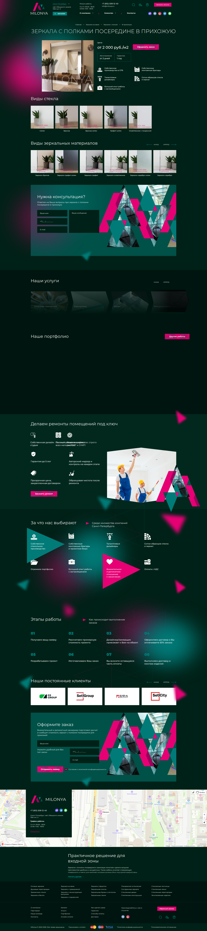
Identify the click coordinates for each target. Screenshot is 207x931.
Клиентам (108, 13)
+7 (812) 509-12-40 (110, 4)
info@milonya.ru (108, 6)
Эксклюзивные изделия (160, 895)
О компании (85, 13)
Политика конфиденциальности (130, 927)
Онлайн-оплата (67, 917)
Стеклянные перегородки (161, 892)
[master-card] (93, 927)
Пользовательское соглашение (163, 927)
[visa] (109, 927)
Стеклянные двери (128, 892)
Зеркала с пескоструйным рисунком (71, 893)
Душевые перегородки (40, 889)
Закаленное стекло (38, 892)
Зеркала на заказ (67, 886)
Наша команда (36, 914)
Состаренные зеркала (130, 889)
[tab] (66, 346)
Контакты (131, 13)
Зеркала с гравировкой (70, 889)
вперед (166, 144)
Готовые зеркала (37, 886)
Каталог (64, 908)
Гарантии (95, 911)
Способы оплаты (97, 914)
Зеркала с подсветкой (70, 897)
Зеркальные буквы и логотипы (103, 892)
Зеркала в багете (37, 895)
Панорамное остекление (131, 886)
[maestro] (101, 927)
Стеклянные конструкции (131, 895)
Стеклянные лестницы (160, 886)
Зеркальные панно (98, 895)
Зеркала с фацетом (98, 886)
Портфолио (65, 914)
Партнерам (35, 911)
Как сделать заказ (98, 908)
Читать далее (75, 876)
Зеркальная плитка (98, 889)
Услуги (63, 911)
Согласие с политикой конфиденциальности (60, 237)
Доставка (94, 917)
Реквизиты (35, 831)
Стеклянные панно (158, 889)
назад (156, 144)
